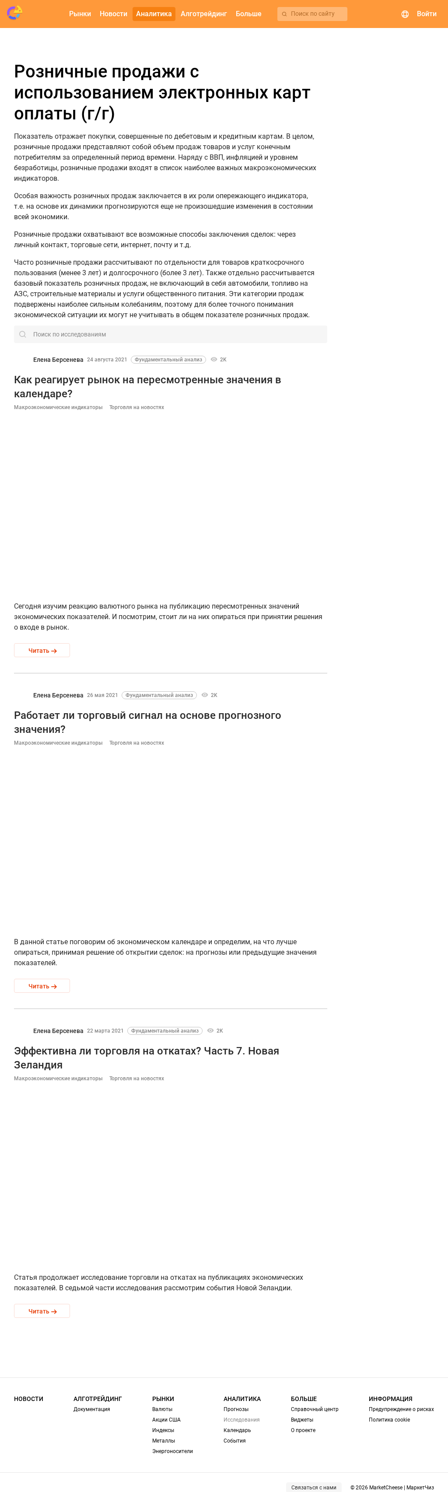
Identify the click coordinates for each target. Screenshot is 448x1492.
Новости (28, 1398)
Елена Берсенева (58, 359)
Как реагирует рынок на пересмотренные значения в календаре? (147, 387)
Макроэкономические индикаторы (58, 407)
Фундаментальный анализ (168, 360)
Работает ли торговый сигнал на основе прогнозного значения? (147, 722)
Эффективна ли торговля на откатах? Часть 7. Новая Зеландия (146, 1058)
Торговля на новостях (136, 407)
